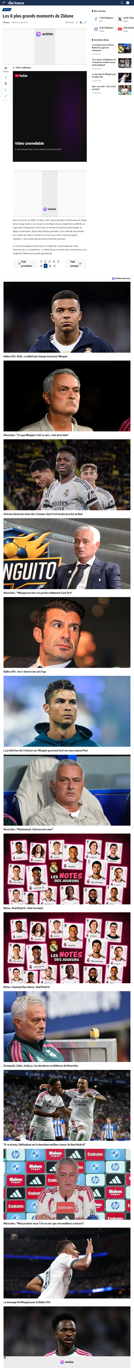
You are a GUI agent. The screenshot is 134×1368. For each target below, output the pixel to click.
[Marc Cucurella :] (124, 90)
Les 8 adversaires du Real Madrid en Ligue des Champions (103, 47)
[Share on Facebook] (77, 22)
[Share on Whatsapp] (6, 90)
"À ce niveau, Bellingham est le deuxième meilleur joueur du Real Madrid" (104, 62)
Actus (6, 9)
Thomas (6, 22)
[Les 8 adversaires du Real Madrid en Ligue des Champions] (124, 48)
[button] (5, 2)
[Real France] (17, 2)
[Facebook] (103, 19)
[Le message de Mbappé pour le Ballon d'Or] (124, 78)
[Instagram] (103, 29)
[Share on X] (81, 22)
